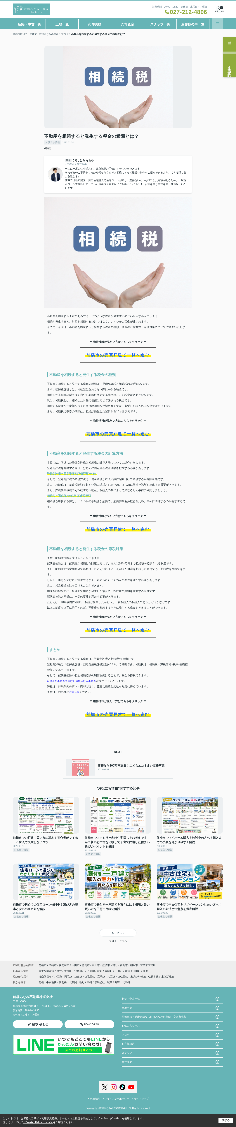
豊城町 (109, 970)
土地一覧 (62, 24)
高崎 (89, 982)
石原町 (119, 970)
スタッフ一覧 (160, 24)
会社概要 (127, 1061)
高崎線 (101, 976)
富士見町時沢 (47, 970)
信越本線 (153, 976)
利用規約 (95, 1098)
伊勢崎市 (64, 965)
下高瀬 (91, 970)
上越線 (78, 976)
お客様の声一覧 (192, 24)
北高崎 (126, 982)
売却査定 (127, 24)
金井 (60, 970)
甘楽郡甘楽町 (148, 965)
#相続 (47, 148)
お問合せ (74, 692)
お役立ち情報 (52, 142)
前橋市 (42, 965)
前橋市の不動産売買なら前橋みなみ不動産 (71, 680)
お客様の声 (128, 1043)
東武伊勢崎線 (138, 976)
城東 (109, 982)
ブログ (125, 1034)
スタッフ (127, 1052)
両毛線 (68, 976)
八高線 (111, 976)
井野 (117, 982)
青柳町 (68, 970)
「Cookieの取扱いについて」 (38, 1122)
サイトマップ (141, 1098)
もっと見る (118, 932)
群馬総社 (99, 982)
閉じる (226, 1120)
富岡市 (124, 965)
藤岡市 (86, 965)
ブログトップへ (118, 940)
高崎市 (53, 965)
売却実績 (94, 24)
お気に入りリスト (132, 1025)
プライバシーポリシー (117, 1098)
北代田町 (79, 970)
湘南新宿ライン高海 (51, 976)
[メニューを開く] (217, 23)
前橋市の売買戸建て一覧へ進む (118, 355)
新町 (100, 970)
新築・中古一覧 (29, 24)
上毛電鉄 (90, 976)
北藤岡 (73, 982)
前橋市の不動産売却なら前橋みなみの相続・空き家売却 (154, 1016)
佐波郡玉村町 (110, 965)
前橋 (41, 982)
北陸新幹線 (167, 976)
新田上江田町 (133, 970)
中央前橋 (51, 982)
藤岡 (145, 970)
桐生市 (134, 965)
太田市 (75, 965)
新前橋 (63, 982)
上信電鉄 (123, 976)
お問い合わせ (40, 1024)
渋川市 (96, 965)
